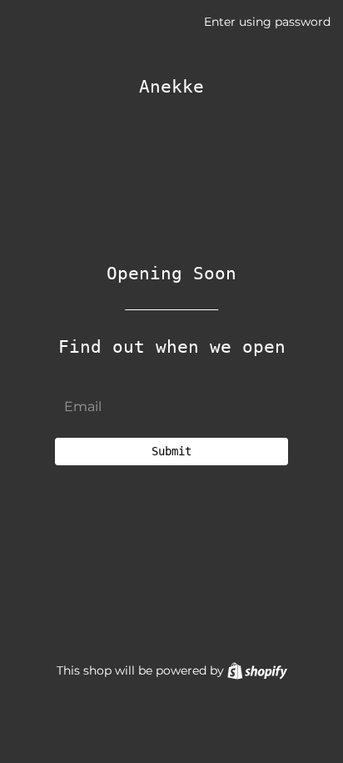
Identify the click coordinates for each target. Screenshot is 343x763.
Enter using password (267, 21)
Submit (171, 451)
